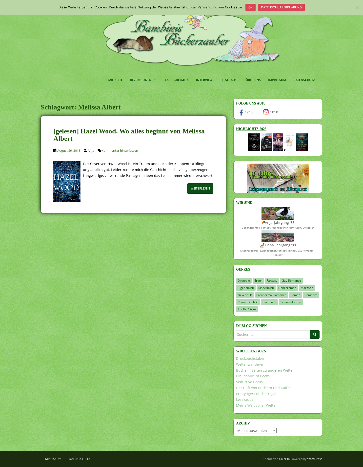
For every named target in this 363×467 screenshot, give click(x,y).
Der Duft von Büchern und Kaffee (263, 387)
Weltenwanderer (250, 364)
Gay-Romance (291, 280)
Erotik (258, 280)
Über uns (253, 80)
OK (250, 7)
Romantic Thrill (248, 302)
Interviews (205, 80)
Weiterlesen (200, 188)
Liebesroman (287, 288)
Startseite (114, 80)
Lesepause (230, 80)
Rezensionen (141, 80)
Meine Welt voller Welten (257, 405)
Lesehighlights (176, 80)
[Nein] (356, 7)
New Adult (245, 295)
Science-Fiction (291, 302)
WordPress (314, 459)
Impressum (277, 80)
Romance (311, 295)
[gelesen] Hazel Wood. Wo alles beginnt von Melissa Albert (129, 135)
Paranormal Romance (271, 295)
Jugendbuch (246, 288)
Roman (295, 295)
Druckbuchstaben (250, 358)
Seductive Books (249, 382)
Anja (91, 150)
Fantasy (272, 280)
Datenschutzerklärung (281, 7)
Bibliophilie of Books (253, 376)
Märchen (307, 288)
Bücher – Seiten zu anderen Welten (265, 370)
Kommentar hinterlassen (119, 150)
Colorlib (284, 459)
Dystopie (244, 280)
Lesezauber (245, 399)
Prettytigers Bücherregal (256, 393)
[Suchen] (315, 334)
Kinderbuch (266, 288)
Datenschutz (304, 80)
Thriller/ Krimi (247, 309)
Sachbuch (269, 302)
